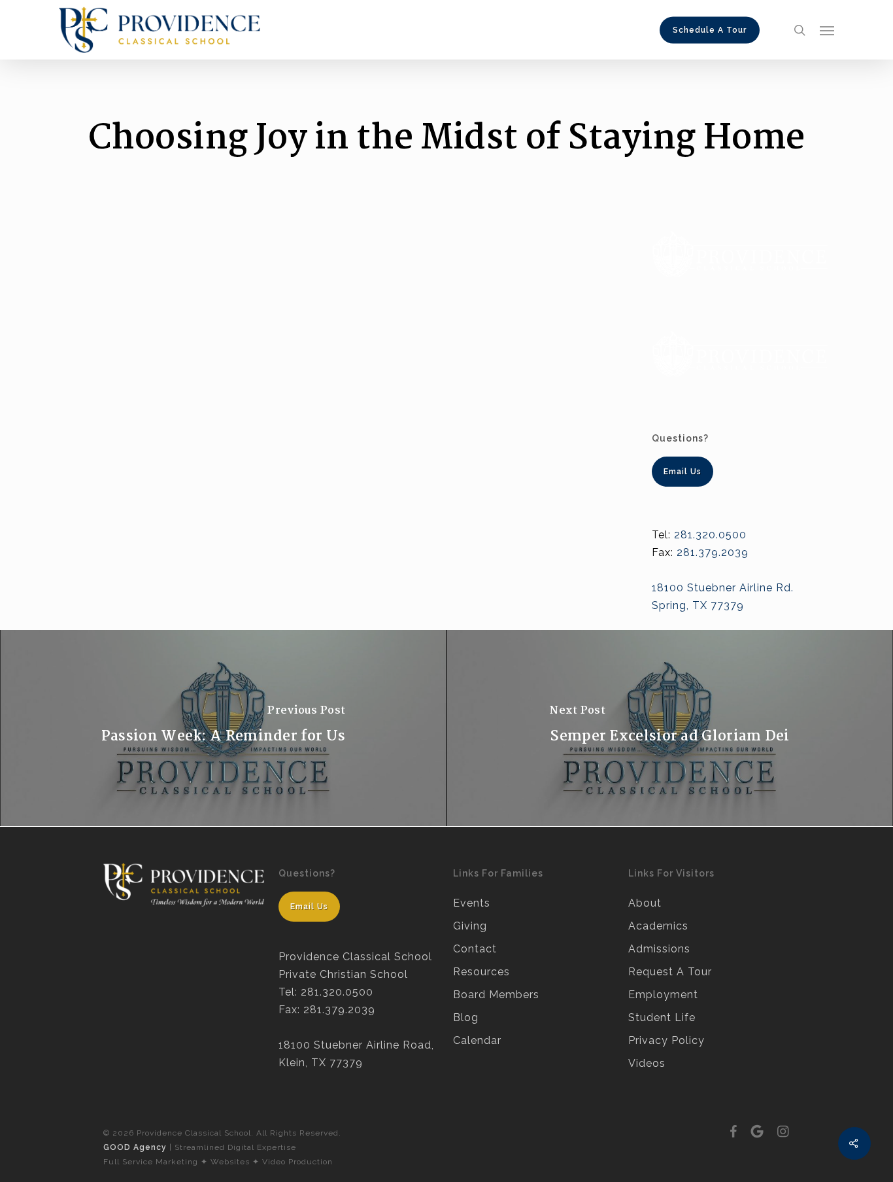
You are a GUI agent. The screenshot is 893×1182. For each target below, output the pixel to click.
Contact (475, 949)
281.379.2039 (713, 552)
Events (471, 903)
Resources (481, 971)
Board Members (496, 994)
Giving (470, 926)
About (645, 903)
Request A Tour (670, 971)
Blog (466, 1017)
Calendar (477, 1040)
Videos (647, 1063)
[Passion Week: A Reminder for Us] (223, 728)
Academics (658, 926)
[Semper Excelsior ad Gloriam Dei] (669, 728)
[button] (827, 30)
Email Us (309, 906)
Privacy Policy (666, 1040)
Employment (663, 994)
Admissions (659, 949)
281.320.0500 (710, 535)
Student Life (662, 1017)
